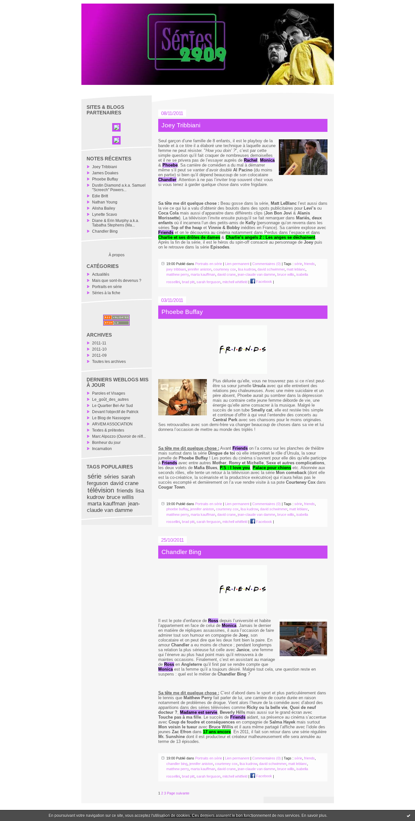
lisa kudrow (246, 269)
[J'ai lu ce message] (408, 815)
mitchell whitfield (234, 281)
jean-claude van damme (113, 507)
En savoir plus (314, 815)
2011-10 (99, 349)
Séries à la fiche (106, 293)
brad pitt (188, 281)
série (94, 476)
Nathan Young (104, 202)
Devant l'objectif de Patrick (115, 412)
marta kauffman (106, 504)
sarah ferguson (208, 281)
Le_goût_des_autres (110, 399)
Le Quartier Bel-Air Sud (112, 405)
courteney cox (224, 269)
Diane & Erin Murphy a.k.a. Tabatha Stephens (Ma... (115, 222)
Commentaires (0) (266, 264)
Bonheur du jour (106, 442)
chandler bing (176, 764)
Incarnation (102, 448)
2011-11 (99, 343)
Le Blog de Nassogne (111, 418)
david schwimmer (271, 269)
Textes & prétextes (108, 430)
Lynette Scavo (104, 214)
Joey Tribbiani (104, 167)
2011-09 (99, 355)
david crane (124, 483)
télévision (101, 490)
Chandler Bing (105, 231)
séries (111, 477)
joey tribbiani (176, 269)
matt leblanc (296, 269)
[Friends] (242, 349)
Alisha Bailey (103, 208)
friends (125, 491)
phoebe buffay (177, 509)
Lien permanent (237, 264)
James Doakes (105, 173)
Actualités (100, 274)
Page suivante (178, 793)
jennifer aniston (199, 269)
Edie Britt (100, 196)
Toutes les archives (109, 361)
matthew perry (177, 274)
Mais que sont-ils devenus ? (116, 280)
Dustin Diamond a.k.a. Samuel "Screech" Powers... (119, 187)
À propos (116, 255)
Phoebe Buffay (105, 179)
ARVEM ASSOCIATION (112, 424)
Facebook (263, 281)
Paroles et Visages (108, 393)
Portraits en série (107, 286)
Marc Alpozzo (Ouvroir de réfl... (119, 436)
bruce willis (120, 497)
